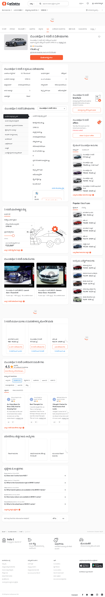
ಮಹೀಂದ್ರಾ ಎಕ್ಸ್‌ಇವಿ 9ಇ (89, 289)
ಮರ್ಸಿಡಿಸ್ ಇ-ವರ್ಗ (13, 339)
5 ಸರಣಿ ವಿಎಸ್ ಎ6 (60, 351)
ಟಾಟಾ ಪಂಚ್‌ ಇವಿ (87, 281)
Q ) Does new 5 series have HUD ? (15, 475)
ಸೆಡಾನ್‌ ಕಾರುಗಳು (13, 453)
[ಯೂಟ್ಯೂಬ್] (92, 595)
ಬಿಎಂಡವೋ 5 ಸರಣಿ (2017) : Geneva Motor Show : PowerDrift (49, 291)
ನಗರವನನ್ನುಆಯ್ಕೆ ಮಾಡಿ (94, 10)
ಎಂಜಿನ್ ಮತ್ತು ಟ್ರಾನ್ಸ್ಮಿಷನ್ (11, 116)
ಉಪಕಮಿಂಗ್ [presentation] (85, 150)
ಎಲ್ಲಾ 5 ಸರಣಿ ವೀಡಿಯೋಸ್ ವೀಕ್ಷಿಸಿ (13, 301)
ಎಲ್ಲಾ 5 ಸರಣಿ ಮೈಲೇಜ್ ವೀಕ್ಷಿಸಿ (12, 250)
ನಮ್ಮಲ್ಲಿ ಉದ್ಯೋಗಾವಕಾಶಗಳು (8, 567)
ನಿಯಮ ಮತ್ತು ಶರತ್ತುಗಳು (7, 570)
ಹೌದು (54, 518)
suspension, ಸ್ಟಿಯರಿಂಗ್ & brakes (14, 125)
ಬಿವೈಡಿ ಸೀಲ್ (86, 244)
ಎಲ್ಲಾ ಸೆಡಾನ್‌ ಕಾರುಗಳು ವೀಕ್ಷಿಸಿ (81, 252)
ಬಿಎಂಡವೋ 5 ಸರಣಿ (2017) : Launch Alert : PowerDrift (17, 291)
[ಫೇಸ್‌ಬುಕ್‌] (82, 595)
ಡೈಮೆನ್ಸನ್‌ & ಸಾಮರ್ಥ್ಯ (10, 130)
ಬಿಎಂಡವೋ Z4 (87, 170)
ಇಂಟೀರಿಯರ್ (8, 139)
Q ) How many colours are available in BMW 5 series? (22, 497)
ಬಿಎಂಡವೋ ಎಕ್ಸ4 (88, 162)
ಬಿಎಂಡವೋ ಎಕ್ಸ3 (88, 178)
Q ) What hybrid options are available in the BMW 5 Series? (24, 490)
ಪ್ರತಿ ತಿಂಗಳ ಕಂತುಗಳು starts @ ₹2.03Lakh (43, 52)
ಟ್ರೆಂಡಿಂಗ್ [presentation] (75, 208)
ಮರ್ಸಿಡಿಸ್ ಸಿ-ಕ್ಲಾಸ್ (88, 228)
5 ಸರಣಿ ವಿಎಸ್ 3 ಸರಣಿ (38, 351)
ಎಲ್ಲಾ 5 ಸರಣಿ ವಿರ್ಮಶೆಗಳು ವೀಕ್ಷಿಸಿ (13, 427)
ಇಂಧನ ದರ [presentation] (7, 214)
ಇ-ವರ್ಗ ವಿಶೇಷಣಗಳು (15, 347)
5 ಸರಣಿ (4, 29)
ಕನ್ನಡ (80, 3)
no (63, 518)
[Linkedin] (102, 595)
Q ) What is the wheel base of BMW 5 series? (19, 504)
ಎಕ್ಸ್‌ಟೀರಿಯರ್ (8, 143)
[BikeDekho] (83, 575)
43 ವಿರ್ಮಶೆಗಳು (38, 46)
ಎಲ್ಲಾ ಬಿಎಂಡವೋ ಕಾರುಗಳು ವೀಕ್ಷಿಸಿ (82, 195)
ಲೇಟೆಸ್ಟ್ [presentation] (84, 208)
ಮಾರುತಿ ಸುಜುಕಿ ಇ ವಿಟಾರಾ (90, 273)
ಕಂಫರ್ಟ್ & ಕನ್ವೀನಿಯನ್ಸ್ (11, 134)
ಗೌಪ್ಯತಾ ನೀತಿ (5, 573)
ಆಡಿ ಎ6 (54, 339)
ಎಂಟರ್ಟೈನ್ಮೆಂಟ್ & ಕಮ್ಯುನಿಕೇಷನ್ (13, 153)
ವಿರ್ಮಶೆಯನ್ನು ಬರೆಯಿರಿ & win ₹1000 (15, 371)
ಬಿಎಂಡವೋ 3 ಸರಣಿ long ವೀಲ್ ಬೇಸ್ (92, 187)
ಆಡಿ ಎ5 (85, 220)
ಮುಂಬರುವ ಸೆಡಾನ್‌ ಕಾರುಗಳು (58, 455)
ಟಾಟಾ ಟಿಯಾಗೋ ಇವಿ (89, 297)
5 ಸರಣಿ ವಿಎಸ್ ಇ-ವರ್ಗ (15, 351)
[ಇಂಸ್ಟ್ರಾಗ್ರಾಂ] (97, 595)
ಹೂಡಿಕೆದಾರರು (5, 579)
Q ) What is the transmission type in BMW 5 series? (22, 483)
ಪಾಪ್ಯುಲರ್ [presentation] (75, 150)
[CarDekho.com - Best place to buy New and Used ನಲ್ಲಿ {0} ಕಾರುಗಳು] (11, 4)
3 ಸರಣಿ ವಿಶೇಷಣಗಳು (38, 347)
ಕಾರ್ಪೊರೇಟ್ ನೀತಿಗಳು (7, 576)
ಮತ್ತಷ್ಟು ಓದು (62, 42)
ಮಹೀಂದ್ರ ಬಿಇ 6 (87, 265)
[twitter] (87, 595)
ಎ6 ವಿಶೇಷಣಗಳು (60, 347)
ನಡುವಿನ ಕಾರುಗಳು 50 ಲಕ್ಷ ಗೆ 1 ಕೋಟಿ (37, 455)
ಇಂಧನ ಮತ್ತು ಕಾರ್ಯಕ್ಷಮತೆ (12, 121)
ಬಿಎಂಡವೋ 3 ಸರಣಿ (36, 339)
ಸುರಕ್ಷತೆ (7, 148)
